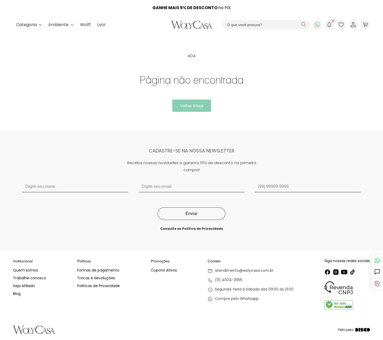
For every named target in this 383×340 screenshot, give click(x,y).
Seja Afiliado (24, 286)
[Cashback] (377, 284)
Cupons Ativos (164, 270)
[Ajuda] (377, 272)
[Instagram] (336, 272)
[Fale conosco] (377, 260)
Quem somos (25, 270)
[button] (365, 24)
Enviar (191, 213)
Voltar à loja (191, 105)
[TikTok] (352, 272)
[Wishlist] (341, 24)
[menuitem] (29, 24)
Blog (17, 293)
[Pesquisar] (303, 25)
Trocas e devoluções (96, 278)
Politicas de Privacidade (98, 286)
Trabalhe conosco (29, 278)
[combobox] (266, 24)
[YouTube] (344, 272)
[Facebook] (327, 272)
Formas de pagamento (98, 270)
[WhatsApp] (317, 24)
